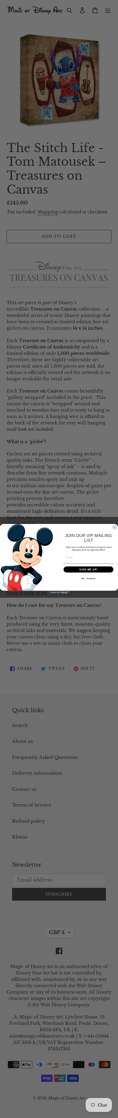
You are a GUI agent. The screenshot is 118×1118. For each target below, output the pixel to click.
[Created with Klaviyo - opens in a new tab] (59, 592)
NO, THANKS (88, 578)
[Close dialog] (114, 527)
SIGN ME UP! (88, 569)
